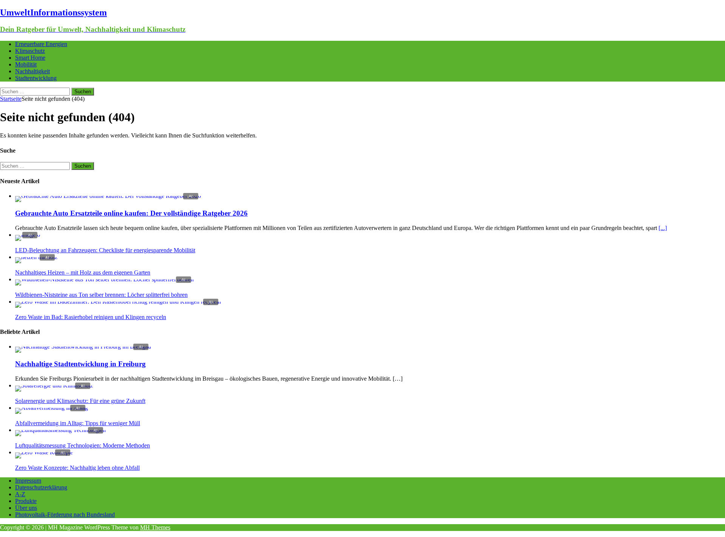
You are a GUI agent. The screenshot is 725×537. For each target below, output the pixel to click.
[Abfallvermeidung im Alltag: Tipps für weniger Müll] (51, 407)
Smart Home (30, 57)
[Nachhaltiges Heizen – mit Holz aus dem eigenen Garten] (36, 257)
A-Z (20, 494)
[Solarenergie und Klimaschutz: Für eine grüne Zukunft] (54, 385)
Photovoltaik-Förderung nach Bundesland (65, 514)
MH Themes (155, 527)
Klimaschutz (30, 51)
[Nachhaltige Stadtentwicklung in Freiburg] (83, 346)
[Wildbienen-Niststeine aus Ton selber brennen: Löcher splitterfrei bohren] (104, 279)
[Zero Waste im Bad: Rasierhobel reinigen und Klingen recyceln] (118, 301)
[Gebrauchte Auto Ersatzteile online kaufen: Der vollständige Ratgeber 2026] (108, 196)
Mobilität (26, 64)
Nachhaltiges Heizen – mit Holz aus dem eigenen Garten (82, 272)
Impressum (28, 480)
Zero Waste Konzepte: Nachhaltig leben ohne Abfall (77, 467)
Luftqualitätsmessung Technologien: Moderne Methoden (82, 445)
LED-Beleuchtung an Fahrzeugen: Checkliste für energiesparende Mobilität (105, 250)
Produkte (26, 501)
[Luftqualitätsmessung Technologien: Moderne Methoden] (60, 430)
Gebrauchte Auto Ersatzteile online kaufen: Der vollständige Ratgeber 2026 (131, 213)
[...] (663, 228)
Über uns (26, 508)
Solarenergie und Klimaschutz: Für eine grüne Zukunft (80, 401)
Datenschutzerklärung (41, 487)
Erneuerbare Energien (41, 44)
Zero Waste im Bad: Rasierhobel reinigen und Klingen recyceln (90, 317)
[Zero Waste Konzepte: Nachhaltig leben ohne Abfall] (44, 452)
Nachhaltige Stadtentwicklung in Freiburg (80, 364)
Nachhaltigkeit (32, 71)
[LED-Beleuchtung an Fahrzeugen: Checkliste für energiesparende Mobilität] (27, 234)
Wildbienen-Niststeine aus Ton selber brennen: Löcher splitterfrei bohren (101, 295)
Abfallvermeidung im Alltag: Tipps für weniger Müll (77, 423)
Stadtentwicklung (36, 78)
